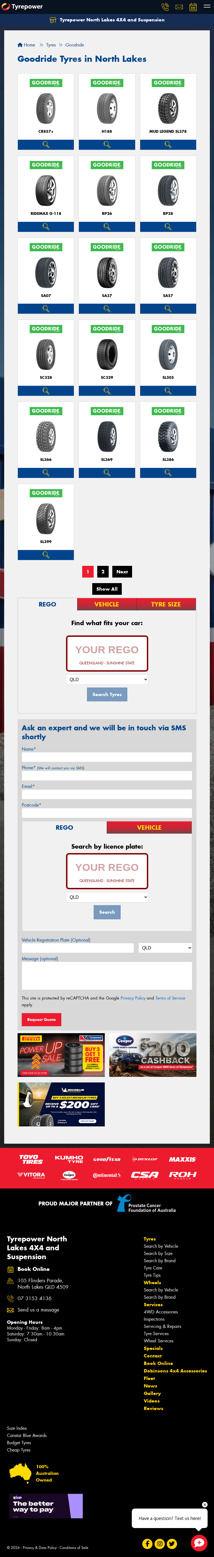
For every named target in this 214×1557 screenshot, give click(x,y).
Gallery (152, 1393)
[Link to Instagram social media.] (159, 1544)
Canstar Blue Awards (27, 1435)
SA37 (107, 295)
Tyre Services (156, 1334)
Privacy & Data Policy (40, 1547)
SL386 (168, 459)
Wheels (152, 1283)
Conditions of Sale (74, 1547)
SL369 (107, 459)
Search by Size (158, 1253)
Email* (28, 786)
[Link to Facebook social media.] (147, 1544)
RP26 (107, 213)
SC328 (46, 377)
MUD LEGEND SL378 (168, 131)
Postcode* (31, 805)
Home (29, 45)
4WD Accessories (161, 1312)
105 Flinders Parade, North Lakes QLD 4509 (43, 1284)
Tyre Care (153, 1268)
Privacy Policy (133, 998)
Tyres (150, 1239)
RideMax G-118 (46, 213)
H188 (107, 131)
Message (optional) (40, 959)
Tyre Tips (152, 1275)
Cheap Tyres (18, 1450)
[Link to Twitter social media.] (172, 1544)
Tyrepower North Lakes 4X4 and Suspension (112, 20)
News (150, 1386)
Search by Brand (160, 1261)
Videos (152, 1401)
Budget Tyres (19, 1443)
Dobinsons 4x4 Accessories (175, 1371)
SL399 (46, 541)
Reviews (153, 1408)
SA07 (46, 295)
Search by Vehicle (161, 1246)
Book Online (158, 1363)
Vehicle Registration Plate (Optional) (56, 940)
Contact (153, 1356)
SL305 (168, 377)
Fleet (149, 1378)
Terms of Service (170, 998)
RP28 (168, 213)
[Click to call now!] (165, 7)
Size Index (17, 1428)
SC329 (107, 377)
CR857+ (46, 131)
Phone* (53, 768)
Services (153, 1304)
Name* (29, 749)
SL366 (46, 459)
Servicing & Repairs (162, 1326)
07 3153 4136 (35, 1298)
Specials (153, 1348)
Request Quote (41, 1019)
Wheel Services (158, 1341)
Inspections (154, 1319)
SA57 (168, 295)
